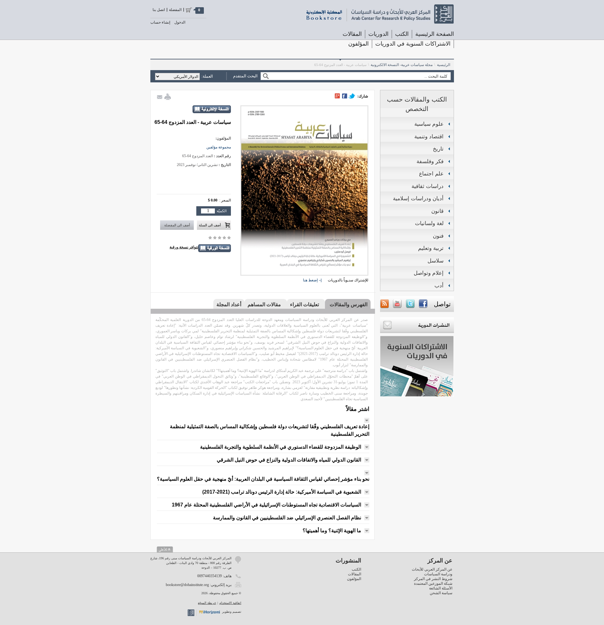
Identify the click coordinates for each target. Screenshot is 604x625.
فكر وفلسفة (430, 161)
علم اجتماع (431, 174)
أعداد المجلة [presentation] (228, 304)
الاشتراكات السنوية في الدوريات (412, 44)
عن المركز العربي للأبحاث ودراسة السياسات (432, 571)
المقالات (352, 34)
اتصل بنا (159, 10)
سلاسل (436, 261)
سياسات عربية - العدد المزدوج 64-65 (340, 65)
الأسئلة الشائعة (440, 588)
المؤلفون (358, 44)
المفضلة (175, 10)
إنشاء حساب (160, 22)
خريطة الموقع (207, 603)
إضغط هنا (310, 280)
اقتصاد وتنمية (429, 137)
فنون (438, 236)
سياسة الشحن (441, 593)
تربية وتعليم (431, 248)
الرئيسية (443, 65)
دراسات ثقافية (427, 186)
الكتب (356, 569)
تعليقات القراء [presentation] (304, 304)
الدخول (179, 22)
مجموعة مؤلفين (218, 147)
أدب (439, 286)
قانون (437, 211)
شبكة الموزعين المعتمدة (433, 583)
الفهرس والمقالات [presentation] (348, 304)
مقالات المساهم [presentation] (264, 304)
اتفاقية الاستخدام (230, 603)
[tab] (348, 304)
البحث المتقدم (245, 76)
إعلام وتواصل (429, 273)
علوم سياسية (429, 124)
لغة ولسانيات (429, 223)
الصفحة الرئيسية (434, 34)
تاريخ (438, 149)
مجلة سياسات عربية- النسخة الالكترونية (402, 65)
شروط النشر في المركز (433, 579)
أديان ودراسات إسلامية (418, 199)
